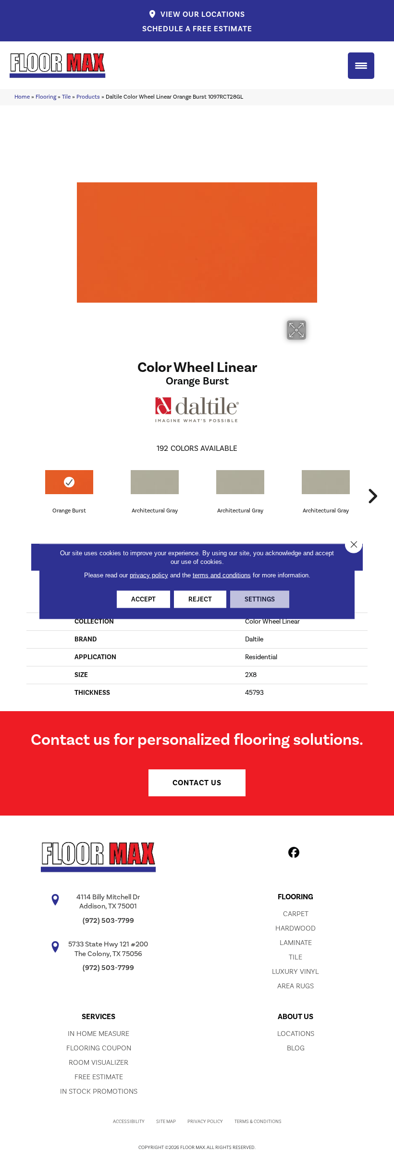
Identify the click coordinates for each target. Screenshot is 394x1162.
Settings (260, 599)
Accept (143, 599)
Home (22, 97)
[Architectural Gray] (154, 482)
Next (372, 481)
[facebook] (294, 854)
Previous (21, 481)
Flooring (46, 97)
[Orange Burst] (69, 482)
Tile (66, 97)
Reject (200, 599)
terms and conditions (222, 574)
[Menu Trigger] (361, 65)
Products (88, 97)
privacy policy (149, 574)
